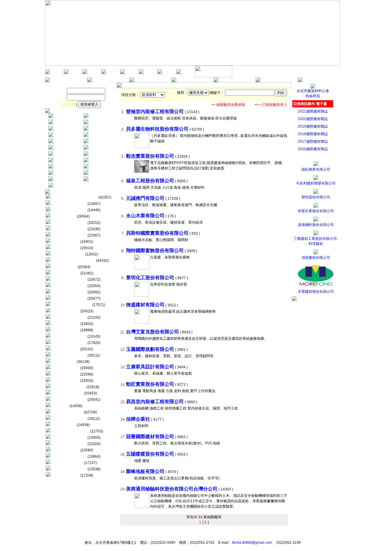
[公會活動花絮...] (103, 73)
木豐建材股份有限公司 (316, 291)
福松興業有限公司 (315, 169)
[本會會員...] (141, 73)
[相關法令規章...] (213, 76)
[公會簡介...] (66, 73)
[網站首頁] (47, 73)
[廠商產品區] (173, 81)
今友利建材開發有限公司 (316, 183)
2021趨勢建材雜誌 (313, 111)
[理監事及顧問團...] (84, 73)
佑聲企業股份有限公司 (316, 211)
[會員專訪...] (159, 73)
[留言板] (216, 81)
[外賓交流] (122, 73)
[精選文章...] (178, 73)
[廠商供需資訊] (131, 81)
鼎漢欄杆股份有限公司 (316, 225)
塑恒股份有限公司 (315, 197)
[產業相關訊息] (89, 81)
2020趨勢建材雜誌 (313, 119)
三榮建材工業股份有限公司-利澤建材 (316, 241)
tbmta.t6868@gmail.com (252, 542)
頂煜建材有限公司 (315, 257)
